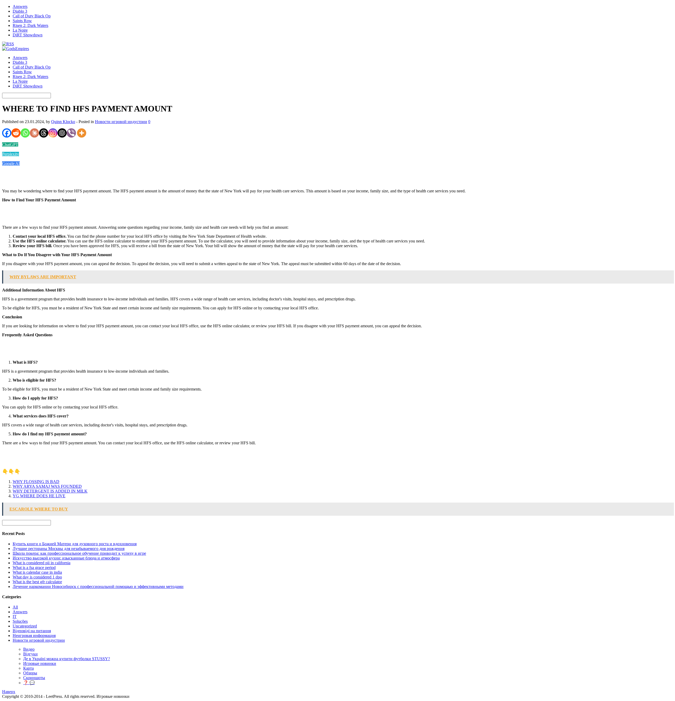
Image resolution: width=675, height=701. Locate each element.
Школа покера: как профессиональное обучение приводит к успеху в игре (79, 553)
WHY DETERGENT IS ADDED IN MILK (50, 491)
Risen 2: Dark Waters (30, 25)
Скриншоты (34, 677)
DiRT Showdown (27, 35)
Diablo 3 (20, 11)
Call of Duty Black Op (32, 16)
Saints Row (22, 20)
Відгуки (30, 654)
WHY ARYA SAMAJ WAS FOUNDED (47, 486)
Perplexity (10, 154)
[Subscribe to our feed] (8, 44)
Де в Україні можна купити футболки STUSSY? (66, 658)
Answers (20, 6)
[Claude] (34, 133)
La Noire (20, 30)
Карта (28, 668)
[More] (81, 133)
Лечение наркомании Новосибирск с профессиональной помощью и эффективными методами (98, 586)
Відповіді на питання (32, 631)
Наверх (8, 691)
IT (15, 616)
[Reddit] (16, 133)
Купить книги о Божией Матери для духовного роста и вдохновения (75, 544)
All (15, 607)
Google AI (11, 163)
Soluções (20, 621)
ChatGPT (10, 144)
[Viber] (71, 133)
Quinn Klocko (63, 121)
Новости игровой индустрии (121, 121)
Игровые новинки (39, 663)
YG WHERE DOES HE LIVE (39, 496)
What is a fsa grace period (34, 567)
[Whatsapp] (25, 133)
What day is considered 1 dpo (37, 577)
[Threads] (43, 133)
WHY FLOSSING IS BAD (36, 481)
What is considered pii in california (41, 563)
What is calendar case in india (37, 572)
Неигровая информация (34, 635)
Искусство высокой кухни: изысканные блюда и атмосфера (66, 558)
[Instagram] (52, 133)
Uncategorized (25, 626)
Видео (29, 649)
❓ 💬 (29, 682)
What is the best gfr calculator (37, 582)
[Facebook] (6, 133)
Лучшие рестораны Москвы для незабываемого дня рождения (68, 548)
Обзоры (30, 673)
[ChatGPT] (62, 133)
